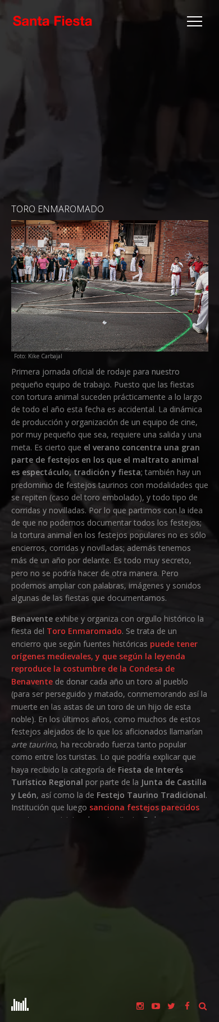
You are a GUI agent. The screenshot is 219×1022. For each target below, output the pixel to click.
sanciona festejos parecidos (144, 807)
